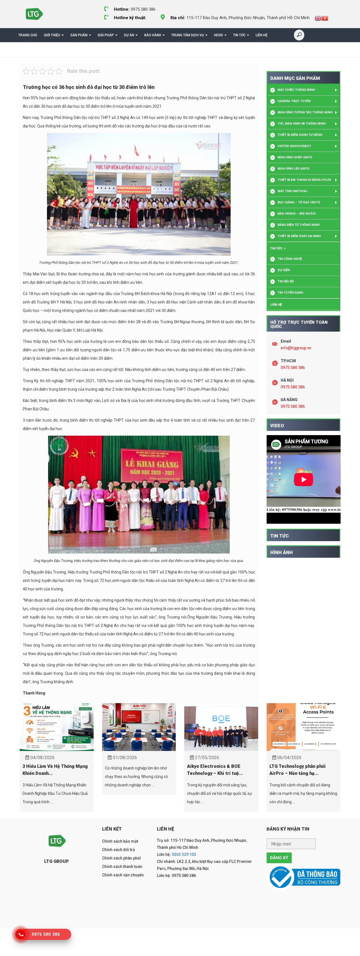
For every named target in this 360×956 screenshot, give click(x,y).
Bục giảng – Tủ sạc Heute (299, 202)
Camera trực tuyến (294, 101)
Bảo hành (152, 35)
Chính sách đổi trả (118, 849)
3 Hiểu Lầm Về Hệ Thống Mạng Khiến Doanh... (55, 770)
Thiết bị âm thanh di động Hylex (304, 180)
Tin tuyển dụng (290, 292)
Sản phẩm (78, 35)
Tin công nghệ (290, 259)
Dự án (129, 35)
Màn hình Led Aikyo (293, 168)
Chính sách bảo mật (120, 841)
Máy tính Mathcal (293, 191)
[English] (318, 18)
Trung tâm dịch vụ (187, 35)
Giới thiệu (52, 35)
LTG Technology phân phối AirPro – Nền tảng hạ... (297, 770)
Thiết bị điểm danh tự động (300, 135)
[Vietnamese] (324, 18)
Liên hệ (261, 35)
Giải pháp (106, 35)
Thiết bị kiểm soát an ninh (299, 236)
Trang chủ (27, 35)
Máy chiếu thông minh (296, 90)
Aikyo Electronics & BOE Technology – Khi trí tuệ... (215, 770)
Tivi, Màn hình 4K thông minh (302, 123)
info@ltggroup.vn (296, 348)
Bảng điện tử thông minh (299, 225)
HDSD (218, 35)
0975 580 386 (293, 367)
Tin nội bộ (286, 281)
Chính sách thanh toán (122, 866)
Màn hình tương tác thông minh (305, 112)
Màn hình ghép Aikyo (295, 157)
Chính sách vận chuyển (123, 875)
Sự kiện (284, 270)
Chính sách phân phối (121, 858)
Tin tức (239, 35)
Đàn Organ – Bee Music (297, 213)
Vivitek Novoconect (294, 146)
